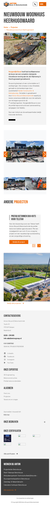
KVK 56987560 (9, 343)
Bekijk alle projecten (14, 303)
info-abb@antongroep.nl (13, 338)
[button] (5, 154)
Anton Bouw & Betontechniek (22, 96)
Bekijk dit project (19, 242)
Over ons (7, 393)
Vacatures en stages (11, 399)
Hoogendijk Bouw (15, 72)
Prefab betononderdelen (12, 381)
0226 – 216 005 (9, 335)
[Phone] (35, 4)
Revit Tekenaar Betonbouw (13, 472)
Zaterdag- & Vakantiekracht (13, 482)
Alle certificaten (9, 454)
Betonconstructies (10, 378)
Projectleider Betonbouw (12, 469)
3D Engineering (9, 375)
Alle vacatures (9, 490)
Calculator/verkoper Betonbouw (15, 485)
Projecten (7, 396)
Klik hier (7, 415)
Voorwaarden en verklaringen (25, 498)
